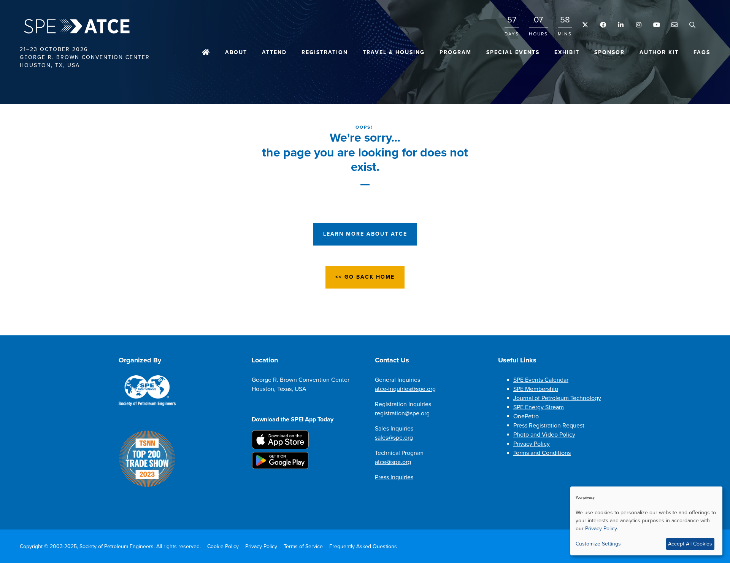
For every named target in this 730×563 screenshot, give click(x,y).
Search (692, 25)
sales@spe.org (394, 438)
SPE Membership (535, 389)
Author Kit (659, 52)
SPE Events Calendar (540, 380)
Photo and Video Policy (544, 435)
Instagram (638, 25)
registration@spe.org (402, 413)
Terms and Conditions (542, 453)
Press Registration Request (548, 425)
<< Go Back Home (365, 277)
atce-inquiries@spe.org (405, 389)
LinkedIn (621, 25)
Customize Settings (598, 544)
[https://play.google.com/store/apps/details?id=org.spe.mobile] (280, 467)
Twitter (585, 25)
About (236, 52)
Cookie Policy (223, 546)
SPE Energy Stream (538, 407)
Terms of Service (303, 546)
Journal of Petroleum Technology (557, 398)
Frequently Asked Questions (363, 546)
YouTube (656, 25)
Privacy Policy (531, 444)
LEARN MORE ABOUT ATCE (365, 234)
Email (674, 25)
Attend (274, 52)
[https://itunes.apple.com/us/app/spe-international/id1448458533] (280, 447)
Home (206, 53)
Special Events (513, 52)
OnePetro (526, 416)
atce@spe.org (393, 462)
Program (455, 52)
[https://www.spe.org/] (147, 404)
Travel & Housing (394, 52)
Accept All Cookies (690, 544)
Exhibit (566, 52)
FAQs (702, 52)
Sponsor (609, 52)
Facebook (603, 25)
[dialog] (646, 520)
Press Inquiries (394, 477)
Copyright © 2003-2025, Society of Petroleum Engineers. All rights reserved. (110, 546)
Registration (325, 52)
